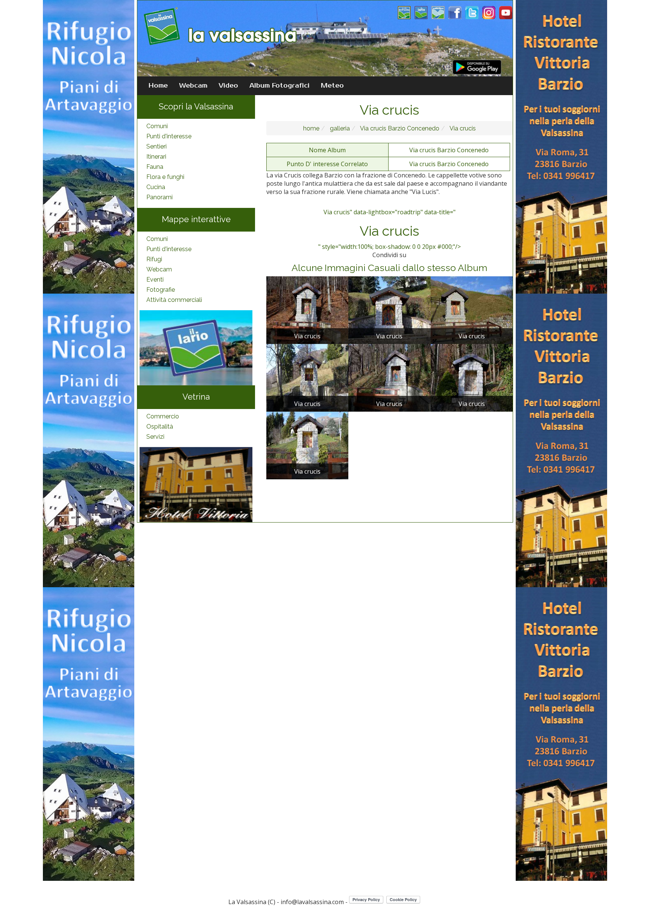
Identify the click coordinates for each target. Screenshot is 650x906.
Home (158, 85)
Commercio (162, 416)
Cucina (155, 187)
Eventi (155, 279)
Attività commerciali (174, 299)
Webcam (193, 85)
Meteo (332, 85)
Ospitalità (159, 426)
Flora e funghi (165, 176)
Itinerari (156, 156)
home (311, 128)
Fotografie (160, 289)
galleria (339, 128)
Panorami (159, 197)
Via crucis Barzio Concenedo (399, 128)
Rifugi (154, 259)
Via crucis (462, 128)
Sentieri (156, 146)
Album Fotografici (279, 85)
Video (228, 85)
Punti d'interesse (168, 136)
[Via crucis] (307, 309)
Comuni (157, 126)
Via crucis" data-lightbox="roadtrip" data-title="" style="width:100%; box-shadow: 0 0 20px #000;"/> (389, 229)
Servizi (155, 436)
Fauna (154, 166)
